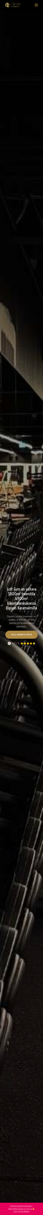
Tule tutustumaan (21, 1211)
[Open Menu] (36, 5)
